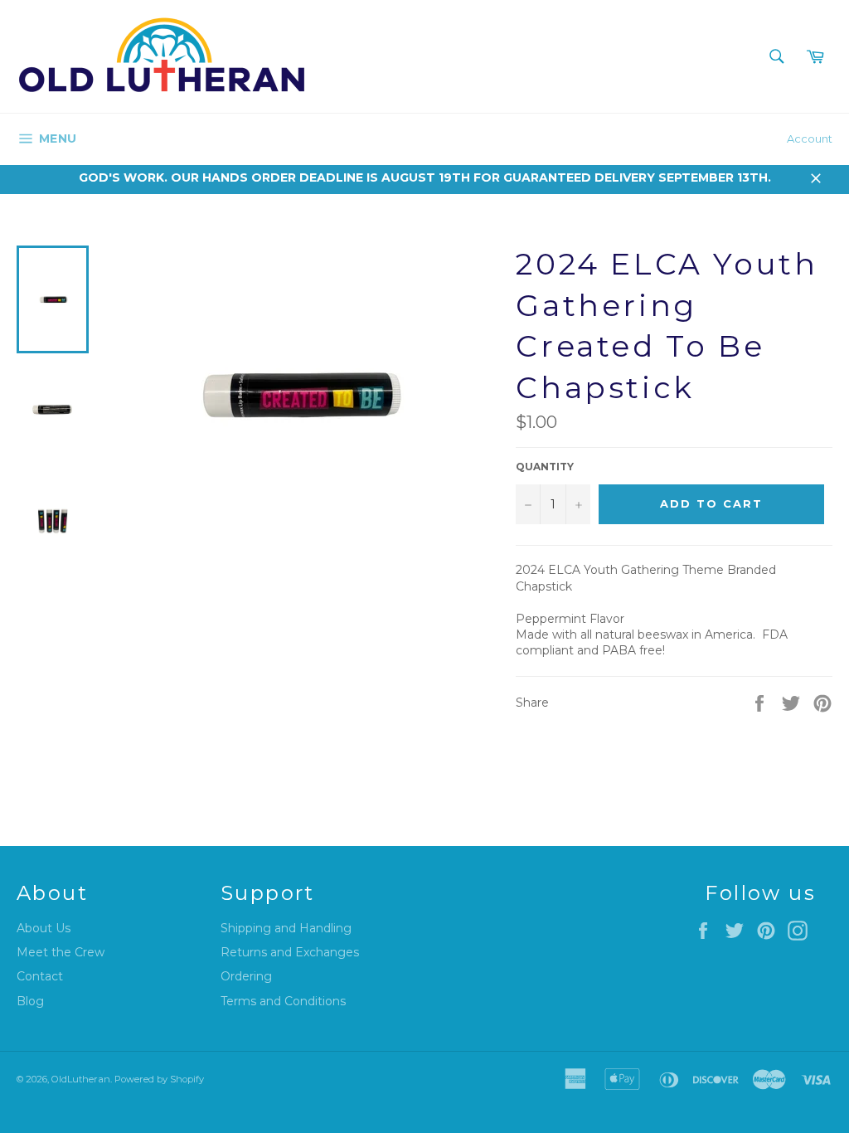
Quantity (545, 466)
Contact (40, 976)
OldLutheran (80, 1079)
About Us (43, 928)
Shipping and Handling (286, 928)
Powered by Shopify (159, 1079)
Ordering (246, 976)
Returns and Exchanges (290, 952)
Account (809, 138)
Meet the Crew (60, 952)
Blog (30, 1001)
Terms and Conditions (283, 1001)
